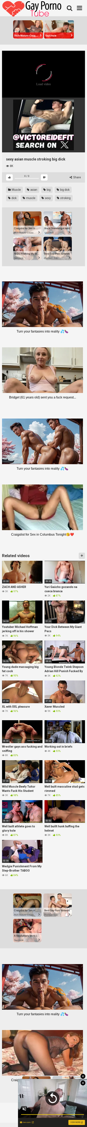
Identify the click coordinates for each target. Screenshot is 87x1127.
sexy (47, 198)
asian (33, 189)
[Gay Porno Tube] (32, 9)
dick (14, 198)
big (48, 189)
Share (77, 177)
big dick (64, 189)
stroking (65, 198)
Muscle (16, 189)
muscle (30, 198)
